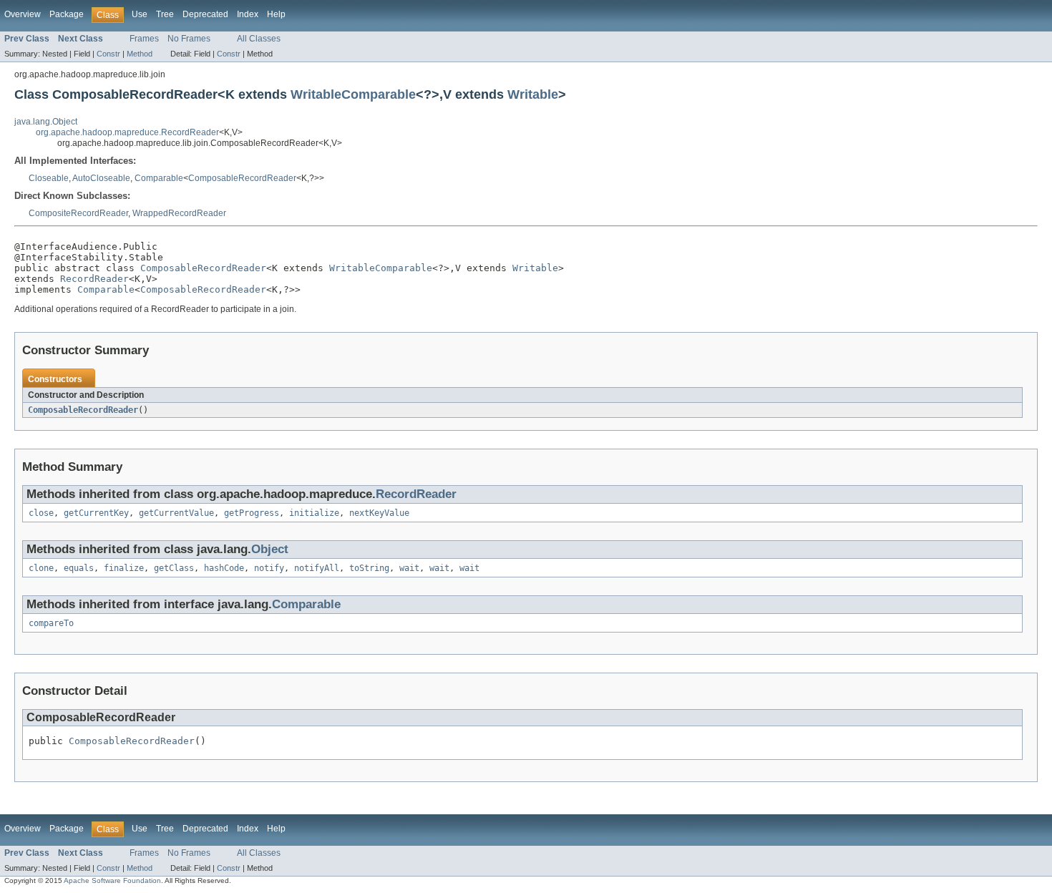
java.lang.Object (45, 122)
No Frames (188, 39)
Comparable (159, 178)
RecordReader (94, 278)
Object (269, 549)
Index (247, 14)
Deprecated (205, 14)
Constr (108, 53)
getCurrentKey (96, 513)
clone (41, 568)
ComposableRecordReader (242, 178)
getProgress (251, 513)
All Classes (259, 39)
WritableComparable (353, 94)
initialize (314, 513)
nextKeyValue (379, 513)
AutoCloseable (101, 178)
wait (409, 568)
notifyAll (316, 568)
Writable (532, 94)
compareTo (51, 623)
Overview (22, 14)
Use (139, 14)
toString (369, 568)
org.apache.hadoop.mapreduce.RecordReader (127, 132)
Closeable (49, 178)
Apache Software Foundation (112, 880)
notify (269, 568)
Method (139, 53)
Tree (165, 14)
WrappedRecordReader (179, 213)
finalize (124, 568)
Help (276, 14)
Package (66, 14)
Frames (144, 39)
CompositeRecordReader (78, 213)
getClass (174, 568)
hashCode (224, 568)
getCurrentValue (176, 513)
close (41, 513)
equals (79, 568)
